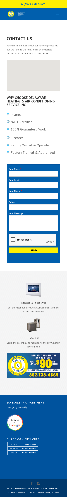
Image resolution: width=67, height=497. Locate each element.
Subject (13, 202)
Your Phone (15, 191)
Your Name (15, 169)
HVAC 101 (34, 338)
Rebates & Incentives (33, 302)
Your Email (14, 180)
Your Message (16, 213)
